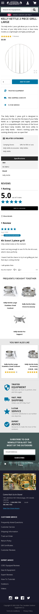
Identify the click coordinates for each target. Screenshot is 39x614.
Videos (3, 588)
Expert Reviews (7, 575)
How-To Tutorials (8, 579)
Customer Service (8, 527)
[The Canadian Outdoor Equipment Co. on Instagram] (10, 598)
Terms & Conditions (13, 611)
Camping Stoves (8, 145)
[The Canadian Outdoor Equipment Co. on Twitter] (28, 598)
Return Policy (6, 541)
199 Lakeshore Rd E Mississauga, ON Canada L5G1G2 (18, 499)
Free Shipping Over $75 (17, 98)
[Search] (34, 9)
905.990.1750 (7, 505)
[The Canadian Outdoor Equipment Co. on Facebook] (22, 598)
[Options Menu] (37, 270)
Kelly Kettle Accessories (11, 148)
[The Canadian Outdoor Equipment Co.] (14, 4)
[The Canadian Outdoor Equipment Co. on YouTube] (16, 598)
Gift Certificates (7, 545)
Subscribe (19, 458)
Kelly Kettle (7, 151)
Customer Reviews (8, 550)
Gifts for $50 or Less (27, 145)
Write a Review (19, 208)
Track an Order (7, 536)
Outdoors (5, 584)
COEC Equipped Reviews (10, 565)
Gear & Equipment (8, 570)
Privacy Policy (28, 611)
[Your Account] (27, 3)
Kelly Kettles (24, 148)
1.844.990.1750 (15, 502)
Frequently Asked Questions (12, 522)
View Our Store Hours (11, 508)
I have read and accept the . (21, 464)
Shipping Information (9, 531)
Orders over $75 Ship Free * (22, 15)
